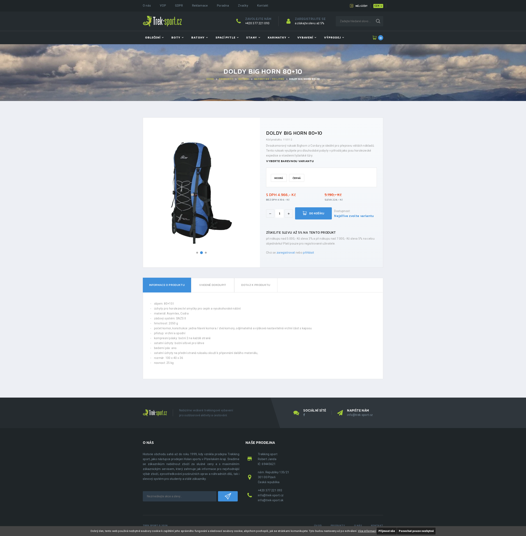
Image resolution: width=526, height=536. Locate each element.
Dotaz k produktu (255, 285)
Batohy (198, 37)
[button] (197, 253)
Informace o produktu (167, 285)
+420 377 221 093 (257, 23)
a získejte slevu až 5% (309, 23)
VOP (163, 5)
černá (297, 178)
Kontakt (262, 5)
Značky (243, 5)
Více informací (367, 531)
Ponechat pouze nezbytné (416, 531)
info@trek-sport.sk (270, 500)
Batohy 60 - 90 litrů (269, 79)
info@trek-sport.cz (360, 415)
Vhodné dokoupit (212, 285)
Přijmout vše (386, 531)
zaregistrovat (286, 252)
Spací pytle (225, 37)
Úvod (210, 79)
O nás (147, 5)
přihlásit (308, 252)
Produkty (226, 79)
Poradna (223, 5)
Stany (251, 37)
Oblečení (152, 37)
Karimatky (277, 37)
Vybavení (305, 37)
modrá (278, 178)
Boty (175, 37)
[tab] (167, 285)
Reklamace (200, 5)
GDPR (179, 5)
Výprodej (332, 37)
